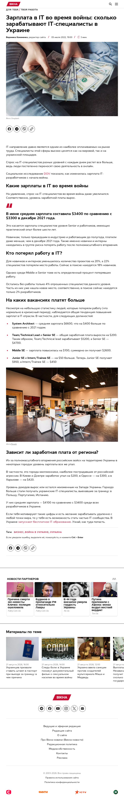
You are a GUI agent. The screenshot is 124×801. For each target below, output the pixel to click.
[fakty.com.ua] (43, 792)
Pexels (14, 444)
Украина (56, 532)
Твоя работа (29, 9)
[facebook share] (9, 129)
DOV (47, 173)
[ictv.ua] (80, 792)
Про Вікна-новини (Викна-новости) (62, 739)
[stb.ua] (8, 792)
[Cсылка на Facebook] (49, 708)
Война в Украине (37, 532)
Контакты (62, 753)
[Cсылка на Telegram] (41, 708)
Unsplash (15, 118)
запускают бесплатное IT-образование (44, 522)
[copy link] (31, 129)
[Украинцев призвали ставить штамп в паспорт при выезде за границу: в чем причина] (22, 649)
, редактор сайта (26, 37)
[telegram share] (16, 129)
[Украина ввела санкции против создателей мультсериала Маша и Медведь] (93, 649)
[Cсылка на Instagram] (66, 708)
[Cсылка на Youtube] (58, 708)
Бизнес (19, 532)
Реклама (62, 757)
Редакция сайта (62, 730)
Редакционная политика (62, 744)
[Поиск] (110, 4)
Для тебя (12, 9)
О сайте (62, 735)
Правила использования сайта (62, 777)
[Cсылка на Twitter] (74, 708)
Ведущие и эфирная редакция (62, 726)
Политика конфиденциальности (62, 782)
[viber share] (24, 129)
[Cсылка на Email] (82, 708)
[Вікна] (13, 4)
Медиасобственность (62, 748)
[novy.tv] (115, 792)
